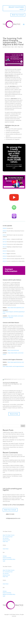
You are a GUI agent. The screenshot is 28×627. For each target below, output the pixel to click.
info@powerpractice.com (13, 518)
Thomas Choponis (7, 469)
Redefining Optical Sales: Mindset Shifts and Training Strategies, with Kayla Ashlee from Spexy (14, 461)
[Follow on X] (11, 620)
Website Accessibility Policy (9, 559)
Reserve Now (14, 414)
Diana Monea (6, 454)
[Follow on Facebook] (6, 620)
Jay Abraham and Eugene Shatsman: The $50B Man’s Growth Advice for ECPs (13, 470)
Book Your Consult (18, 15)
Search (22, 426)
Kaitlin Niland (7, 47)
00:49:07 (5, 258)
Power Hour (20, 47)
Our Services (6, 538)
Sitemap (5, 556)
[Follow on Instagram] (8, 620)
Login (4, 561)
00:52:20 (5, 261)
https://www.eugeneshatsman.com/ (16, 362)
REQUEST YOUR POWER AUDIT (16, 8)
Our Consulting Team (8, 536)
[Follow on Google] (19, 620)
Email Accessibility (7, 557)
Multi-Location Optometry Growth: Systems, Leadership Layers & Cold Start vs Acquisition (14, 456)
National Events (6, 540)
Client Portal (5, 548)
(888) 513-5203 (10, 514)
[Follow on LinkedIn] (14, 620)
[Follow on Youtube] (22, 620)
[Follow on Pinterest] (17, 620)
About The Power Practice (8, 535)
